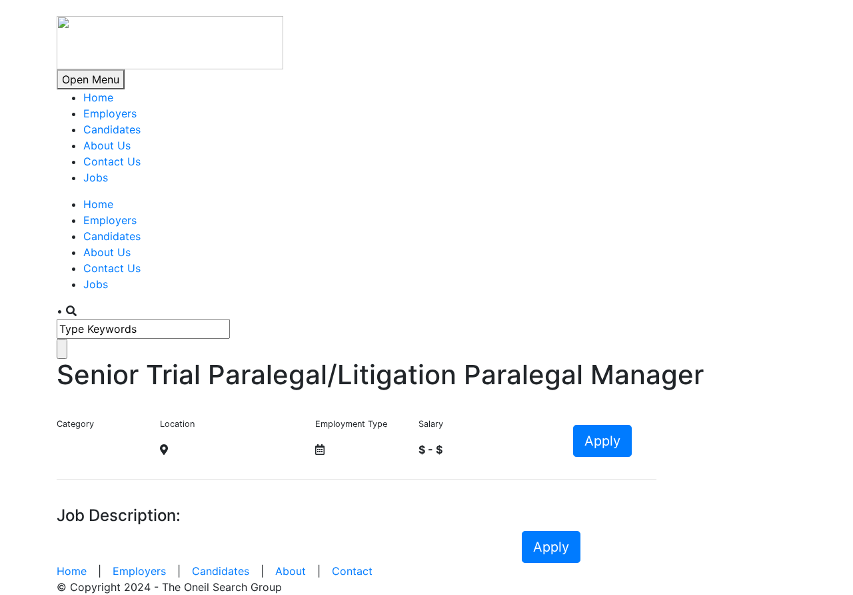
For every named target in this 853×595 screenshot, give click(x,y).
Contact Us (112, 161)
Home (98, 97)
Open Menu (90, 79)
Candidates (112, 129)
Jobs (95, 177)
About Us (107, 145)
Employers (110, 113)
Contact (352, 571)
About (290, 571)
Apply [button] (602, 441)
